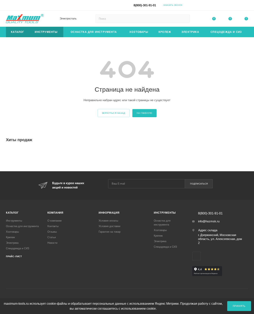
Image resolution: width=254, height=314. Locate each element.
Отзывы (52, 231)
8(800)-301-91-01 (145, 5)
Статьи (51, 237)
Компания (55, 212)
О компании (54, 220)
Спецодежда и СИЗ (17, 248)
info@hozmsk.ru (208, 221)
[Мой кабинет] (246, 5)
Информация (109, 212)
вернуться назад (113, 113)
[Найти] (185, 18)
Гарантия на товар (109, 231)
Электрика (12, 242)
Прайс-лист (14, 256)
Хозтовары (12, 231)
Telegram (212, 5)
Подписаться (199, 184)
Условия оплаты (108, 220)
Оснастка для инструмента (22, 226)
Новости (52, 242)
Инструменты (14, 220)
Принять (239, 306)
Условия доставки (109, 226)
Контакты (53, 226)
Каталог (12, 212)
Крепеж (10, 237)
